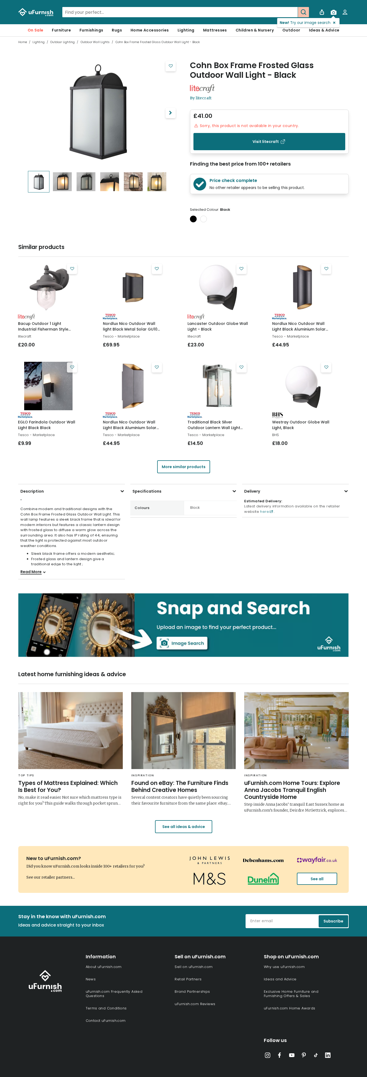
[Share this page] (322, 12)
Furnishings (91, 30)
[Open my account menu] (345, 12)
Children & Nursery (255, 30)
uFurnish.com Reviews (195, 1003)
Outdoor (291, 30)
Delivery (252, 491)
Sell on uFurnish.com (194, 966)
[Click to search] (303, 12)
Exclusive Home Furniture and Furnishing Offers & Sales (291, 993)
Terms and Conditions (106, 1008)
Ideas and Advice (280, 979)
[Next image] (170, 113)
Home (22, 42)
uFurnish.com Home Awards (289, 1008)
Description (32, 491)
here (264, 511)
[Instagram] (267, 1056)
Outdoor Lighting (62, 42)
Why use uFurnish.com (284, 966)
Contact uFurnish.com (106, 1020)
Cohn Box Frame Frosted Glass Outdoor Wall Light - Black (252, 70)
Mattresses (215, 30)
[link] (48, 287)
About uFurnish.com (104, 966)
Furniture (61, 30)
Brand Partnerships (192, 991)
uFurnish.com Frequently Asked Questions (114, 993)
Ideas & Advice (324, 30)
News (91, 979)
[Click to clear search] (292, 12)
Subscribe (333, 921)
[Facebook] (279, 1056)
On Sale (36, 30)
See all (317, 879)
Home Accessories (150, 30)
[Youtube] (292, 1056)
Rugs (117, 30)
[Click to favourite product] (170, 66)
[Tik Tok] (316, 1056)
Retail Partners (188, 979)
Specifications (146, 491)
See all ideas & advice (183, 826)
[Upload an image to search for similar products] (333, 12)
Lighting (186, 30)
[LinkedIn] (328, 1056)
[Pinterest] (304, 1056)
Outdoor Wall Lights (95, 42)
